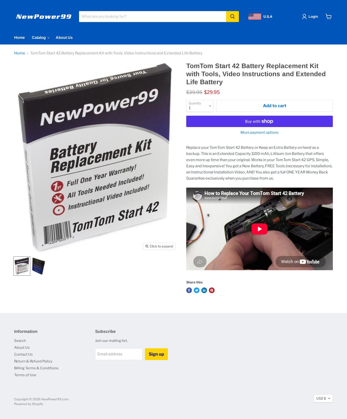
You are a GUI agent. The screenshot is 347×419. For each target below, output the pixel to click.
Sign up (156, 354)
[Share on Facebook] (189, 290)
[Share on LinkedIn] (204, 290)
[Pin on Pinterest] (212, 290)
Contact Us (23, 354)
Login (313, 16)
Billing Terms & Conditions (36, 368)
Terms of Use (25, 375)
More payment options (260, 133)
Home (19, 37)
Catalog (39, 37)
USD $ (321, 398)
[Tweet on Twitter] (196, 290)
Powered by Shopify (28, 404)
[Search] (232, 16)
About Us (64, 37)
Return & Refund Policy (33, 361)
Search (20, 341)
